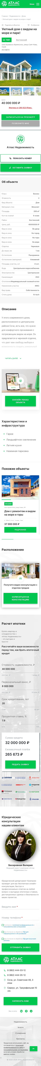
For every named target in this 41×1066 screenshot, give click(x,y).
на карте (5, 49)
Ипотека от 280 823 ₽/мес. (20, 108)
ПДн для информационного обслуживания (16, 932)
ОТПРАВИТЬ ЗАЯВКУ (20, 947)
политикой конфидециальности (23, 925)
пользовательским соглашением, (16, 1050)
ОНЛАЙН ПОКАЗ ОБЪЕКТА (20, 401)
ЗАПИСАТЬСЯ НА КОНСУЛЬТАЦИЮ (20, 598)
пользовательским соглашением (15, 927)
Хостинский (21, 40)
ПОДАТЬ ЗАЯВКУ (20, 764)
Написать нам (20, 1001)
